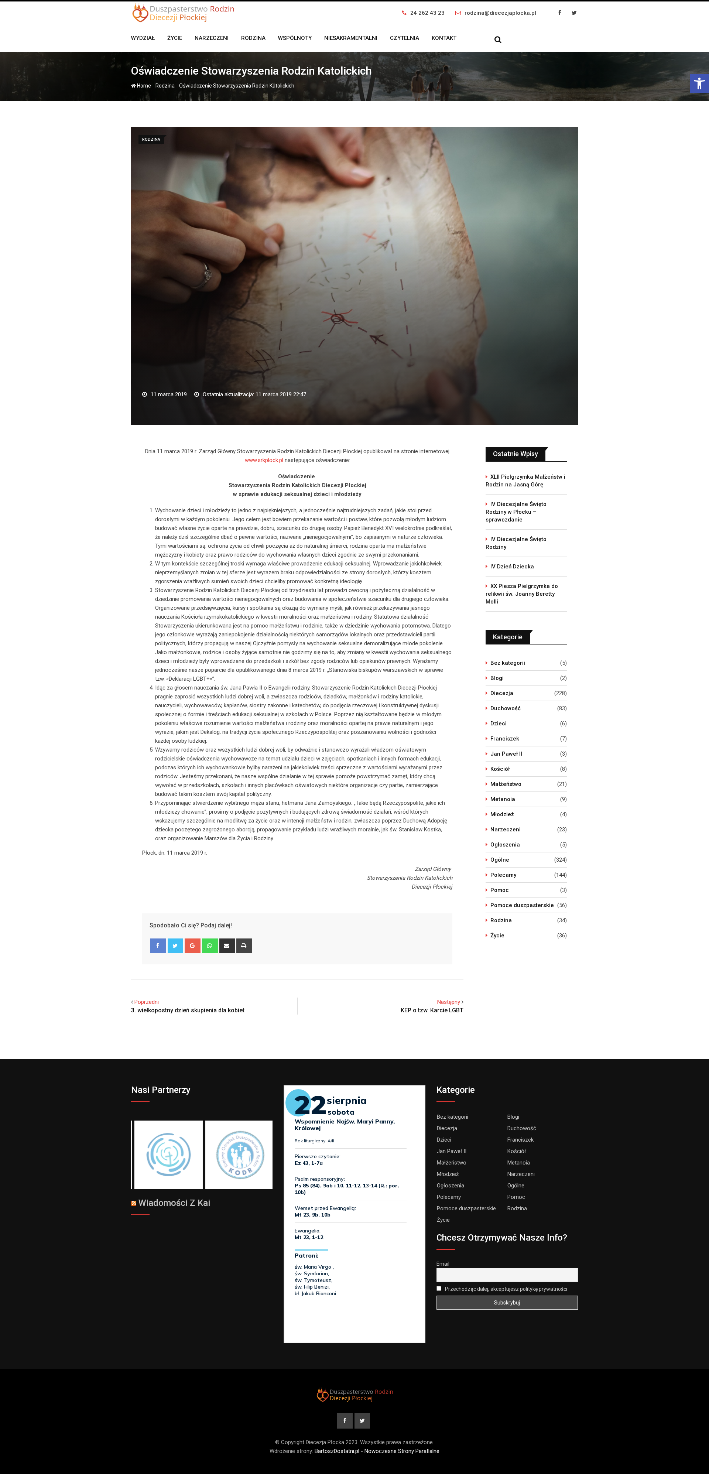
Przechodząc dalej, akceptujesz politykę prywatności (505, 1289)
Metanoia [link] (502, 799)
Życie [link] (174, 38)
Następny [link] (448, 1002)
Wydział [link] (143, 38)
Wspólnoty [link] (295, 38)
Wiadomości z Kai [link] (174, 1203)
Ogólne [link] (499, 859)
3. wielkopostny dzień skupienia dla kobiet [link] (187, 1010)
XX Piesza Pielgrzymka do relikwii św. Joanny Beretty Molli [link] (522, 594)
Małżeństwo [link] (505, 784)
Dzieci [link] (498, 723)
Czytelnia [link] (404, 38)
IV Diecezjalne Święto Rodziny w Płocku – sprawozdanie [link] (516, 512)
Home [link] (143, 86)
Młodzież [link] (502, 814)
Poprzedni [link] (146, 1002)
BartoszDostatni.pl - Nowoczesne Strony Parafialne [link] (377, 1451)
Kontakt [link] (444, 38)
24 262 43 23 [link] (427, 13)
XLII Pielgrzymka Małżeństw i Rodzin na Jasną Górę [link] (525, 480)
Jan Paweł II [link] (506, 753)
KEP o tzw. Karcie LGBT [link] (432, 1010)
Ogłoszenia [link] (505, 844)
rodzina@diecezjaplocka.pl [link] (500, 13)
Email (442, 1264)
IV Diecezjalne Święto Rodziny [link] (516, 543)
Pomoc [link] (499, 890)
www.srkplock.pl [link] (264, 460)
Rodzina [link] (253, 38)
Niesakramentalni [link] (350, 38)
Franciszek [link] (504, 738)
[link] (699, 83)
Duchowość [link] (505, 708)
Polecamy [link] (503, 875)
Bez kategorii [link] (507, 663)
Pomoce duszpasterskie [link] (522, 905)
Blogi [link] (497, 678)
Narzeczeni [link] (212, 38)
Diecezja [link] (501, 693)
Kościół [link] (500, 769)
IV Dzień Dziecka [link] (512, 566)
